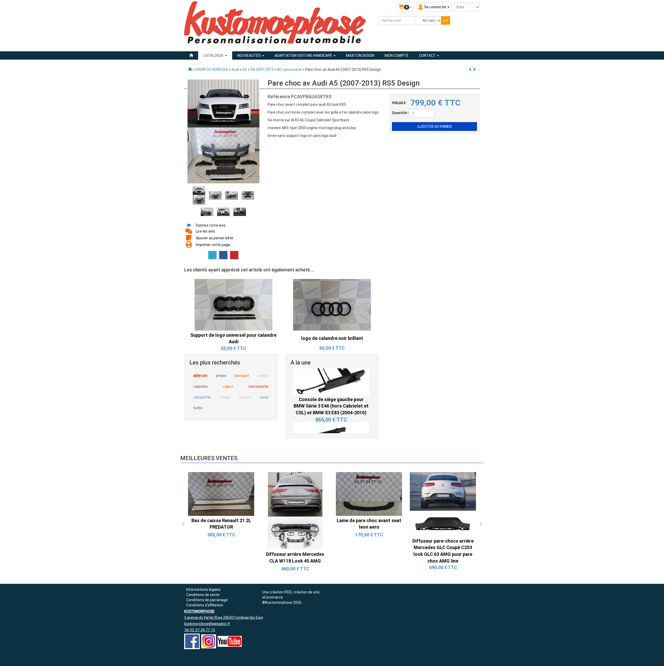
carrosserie (258, 386)
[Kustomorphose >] (190, 69)
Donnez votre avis (211, 225)
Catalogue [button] (213, 55)
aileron (200, 375)
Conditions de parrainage (207, 600)
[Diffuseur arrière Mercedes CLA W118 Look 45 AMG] (295, 511)
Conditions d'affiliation (204, 605)
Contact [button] (428, 55)
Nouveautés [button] (249, 55)
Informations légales (203, 589)
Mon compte (397, 55)
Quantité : (400, 113)
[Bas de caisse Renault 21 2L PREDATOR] (221, 494)
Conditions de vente (202, 595)
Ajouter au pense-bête (214, 238)
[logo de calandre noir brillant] (332, 304)
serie (264, 397)
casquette (202, 397)
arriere (221, 375)
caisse (262, 376)
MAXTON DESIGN (360, 55)
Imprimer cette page (213, 245)
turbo (198, 407)
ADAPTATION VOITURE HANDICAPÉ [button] (303, 55)
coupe (225, 397)
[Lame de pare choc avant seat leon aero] (369, 494)
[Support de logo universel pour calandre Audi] (233, 304)
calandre (200, 386)
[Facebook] (223, 255)
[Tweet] (212, 255)
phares (245, 397)
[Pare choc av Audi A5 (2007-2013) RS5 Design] (199, 195)
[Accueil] (191, 55)
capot (228, 386)
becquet (242, 375)
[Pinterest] (234, 255)
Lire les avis (205, 231)
